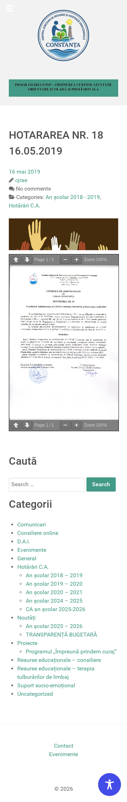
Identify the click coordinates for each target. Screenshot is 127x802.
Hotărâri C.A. (33, 566)
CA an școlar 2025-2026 (55, 609)
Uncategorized (35, 694)
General (26, 558)
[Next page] (27, 260)
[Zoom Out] (65, 260)
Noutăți (26, 617)
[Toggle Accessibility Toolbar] (109, 784)
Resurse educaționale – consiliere (59, 660)
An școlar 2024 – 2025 (54, 600)
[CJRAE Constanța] (63, 35)
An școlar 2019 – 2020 (54, 583)
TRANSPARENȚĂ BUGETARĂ (61, 634)
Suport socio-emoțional (46, 685)
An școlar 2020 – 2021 (54, 592)
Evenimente (31, 550)
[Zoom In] (76, 260)
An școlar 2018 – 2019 (54, 575)
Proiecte (27, 643)
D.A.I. (23, 541)
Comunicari (31, 524)
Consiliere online (37, 533)
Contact (63, 745)
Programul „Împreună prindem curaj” (71, 651)
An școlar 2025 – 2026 (54, 626)
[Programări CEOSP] (63, 87)
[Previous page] (16, 260)
